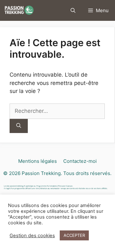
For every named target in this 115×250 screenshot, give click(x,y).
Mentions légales (37, 161)
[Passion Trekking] (19, 10)
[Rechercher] (19, 126)
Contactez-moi (80, 161)
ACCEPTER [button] (74, 235)
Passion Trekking (41, 173)
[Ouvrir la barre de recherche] (73, 10)
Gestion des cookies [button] (32, 235)
